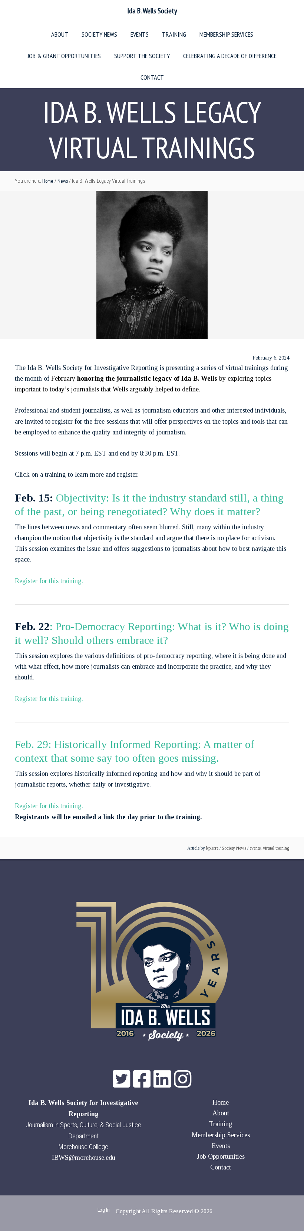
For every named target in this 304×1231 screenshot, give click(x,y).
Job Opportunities (221, 1156)
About (220, 1113)
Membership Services (221, 1135)
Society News (234, 848)
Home (220, 1102)
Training (220, 1124)
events (255, 848)
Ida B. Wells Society (152, 11)
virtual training (276, 848)
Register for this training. (49, 581)
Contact (220, 1167)
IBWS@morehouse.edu (83, 1157)
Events (221, 1145)
